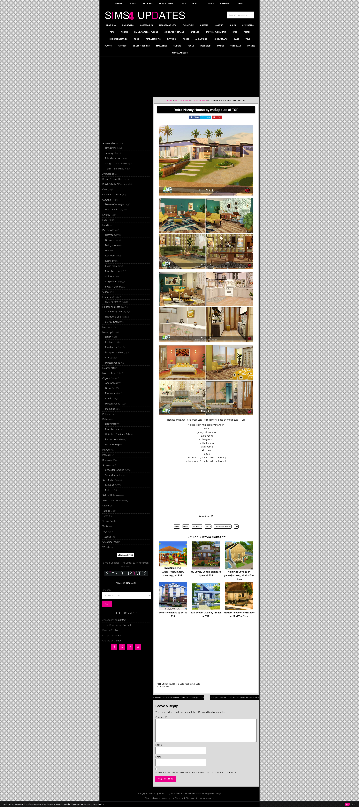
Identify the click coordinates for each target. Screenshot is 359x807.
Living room (111, 266)
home (176, 526)
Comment (161, 717)
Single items (111, 281)
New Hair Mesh (113, 301)
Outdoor (109, 276)
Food (105, 225)
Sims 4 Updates (146, 16)
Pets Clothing (112, 444)
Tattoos (106, 511)
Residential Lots (199, 100)
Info (353, 804)
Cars (104, 189)
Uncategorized (110, 542)
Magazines (107, 327)
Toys (104, 531)
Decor (108, 388)
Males (108, 490)
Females (109, 485)
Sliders (105, 505)
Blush (108, 337)
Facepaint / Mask (114, 352)
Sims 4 (208, 526)
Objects (106, 378)
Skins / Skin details (112, 500)
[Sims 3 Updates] (126, 573)
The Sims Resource (223, 526)
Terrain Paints (109, 521)
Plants (105, 449)
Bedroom (110, 240)
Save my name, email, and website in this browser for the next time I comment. (195, 772)
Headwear (110, 148)
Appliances (111, 383)
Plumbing (110, 409)
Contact (122, 620)
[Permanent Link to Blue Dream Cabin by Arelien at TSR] (206, 609)
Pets (104, 419)
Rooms (106, 460)
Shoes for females (114, 470)
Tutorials (106, 536)
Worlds (106, 547)
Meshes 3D (108, 368)
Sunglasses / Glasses (116, 163)
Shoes (105, 465)
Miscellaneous (112, 158)
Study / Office (112, 286)
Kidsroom (110, 255)
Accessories (108, 143)
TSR (236, 526)
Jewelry (109, 153)
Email (158, 757)
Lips (107, 357)
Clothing (106, 199)
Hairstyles (107, 297)
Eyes (104, 220)
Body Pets (110, 424)
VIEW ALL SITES (125, 555)
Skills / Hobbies (110, 495)
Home (169, 100)
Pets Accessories (114, 439)
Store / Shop (112, 322)
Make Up (107, 332)
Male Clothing (112, 209)
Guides (106, 292)
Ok (347, 804)
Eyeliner (109, 342)
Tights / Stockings (114, 168)
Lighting (109, 398)
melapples (197, 526)
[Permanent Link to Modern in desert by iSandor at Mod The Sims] (239, 609)
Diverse (106, 214)
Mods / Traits (109, 373)
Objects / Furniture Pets (117, 434)
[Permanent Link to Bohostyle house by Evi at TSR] (173, 609)
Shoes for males (113, 475)
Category (106, 590)
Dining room (111, 245)
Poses (105, 455)
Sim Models (108, 480)
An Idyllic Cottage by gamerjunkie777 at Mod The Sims (239, 575)
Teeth (105, 516)
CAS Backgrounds (111, 194)
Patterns (106, 414)
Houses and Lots (182, 100)
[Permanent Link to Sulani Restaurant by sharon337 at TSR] (173, 568)
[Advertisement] (179, 77)
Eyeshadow (111, 347)
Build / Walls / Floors (113, 184)
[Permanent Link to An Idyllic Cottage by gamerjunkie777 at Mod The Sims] (239, 568)
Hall (107, 250)
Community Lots (113, 311)
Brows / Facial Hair (112, 179)
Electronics (111, 393)
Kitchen (109, 261)
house (185, 526)
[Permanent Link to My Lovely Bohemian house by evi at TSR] (206, 568)
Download (205, 516)
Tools (105, 526)
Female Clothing (113, 204)
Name (159, 745)
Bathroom (110, 235)
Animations (108, 174)
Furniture (107, 230)
